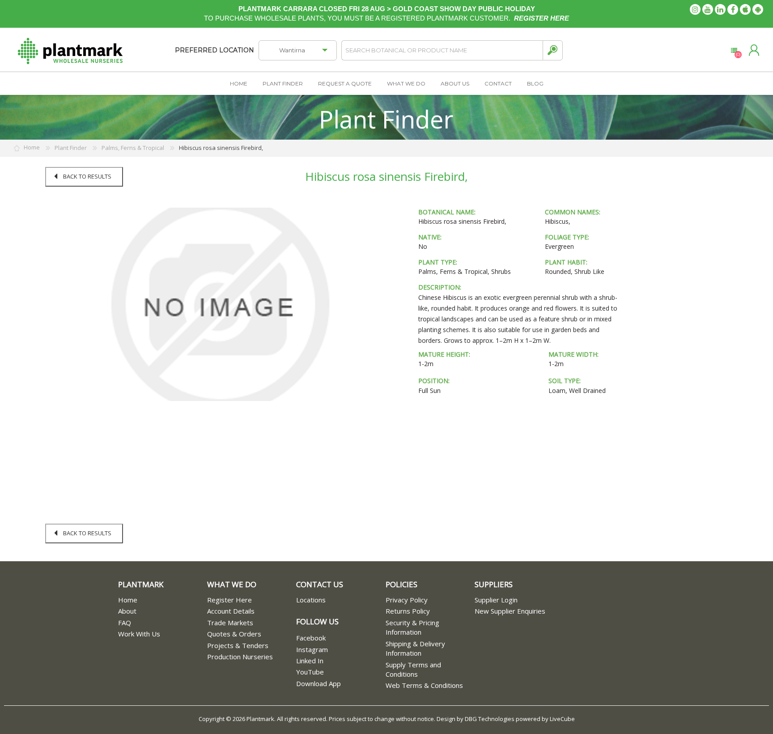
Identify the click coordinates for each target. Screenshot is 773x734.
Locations (311, 599)
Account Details (231, 610)
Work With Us (139, 633)
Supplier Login (496, 599)
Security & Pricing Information (412, 627)
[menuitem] (162, 600)
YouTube (310, 671)
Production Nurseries (240, 656)
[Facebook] (732, 9)
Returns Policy (408, 610)
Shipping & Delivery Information (415, 648)
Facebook (311, 637)
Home (127, 599)
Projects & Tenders (237, 645)
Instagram (312, 649)
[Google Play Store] (757, 9)
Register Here (229, 599)
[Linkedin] (720, 9)
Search (553, 50)
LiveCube (562, 719)
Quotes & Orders (234, 633)
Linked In (309, 660)
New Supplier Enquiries (510, 610)
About (127, 610)
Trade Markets (230, 622)
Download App (318, 683)
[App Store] (745, 9)
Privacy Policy (407, 599)
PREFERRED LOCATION (214, 50)
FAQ (124, 622)
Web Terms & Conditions (424, 685)
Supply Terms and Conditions (413, 669)
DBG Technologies (489, 719)
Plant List (734, 50)
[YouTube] (707, 9)
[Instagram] (695, 9)
